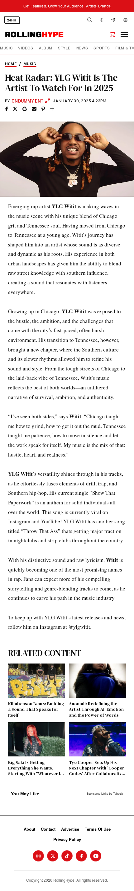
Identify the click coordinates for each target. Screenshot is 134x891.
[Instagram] (38, 855)
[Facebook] (81, 855)
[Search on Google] (24, 109)
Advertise (70, 829)
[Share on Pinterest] (43, 109)
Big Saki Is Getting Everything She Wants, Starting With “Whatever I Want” (34, 768)
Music (6, 48)
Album (45, 48)
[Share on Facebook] (6, 109)
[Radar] (101, 20)
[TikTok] (67, 855)
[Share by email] (34, 109)
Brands (104, 5)
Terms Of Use (98, 829)
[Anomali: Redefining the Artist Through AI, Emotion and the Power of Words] (97, 681)
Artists (91, 5)
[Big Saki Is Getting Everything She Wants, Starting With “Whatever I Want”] (36, 739)
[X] (52, 855)
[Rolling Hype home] (34, 34)
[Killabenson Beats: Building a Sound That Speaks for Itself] (36, 681)
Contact (48, 829)
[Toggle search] (89, 20)
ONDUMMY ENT (27, 101)
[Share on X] (15, 109)
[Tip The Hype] (113, 20)
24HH (11, 20)
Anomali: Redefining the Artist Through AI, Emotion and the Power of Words (96, 709)
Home (11, 64)
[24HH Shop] (112, 34)
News (82, 48)
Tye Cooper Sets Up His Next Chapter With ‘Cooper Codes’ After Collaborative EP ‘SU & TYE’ (96, 768)
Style (64, 48)
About (29, 829)
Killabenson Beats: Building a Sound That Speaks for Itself (36, 709)
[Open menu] (124, 34)
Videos (25, 48)
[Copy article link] (52, 109)
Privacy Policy (67, 839)
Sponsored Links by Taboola (105, 793)
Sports (101, 48)
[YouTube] (95, 855)
